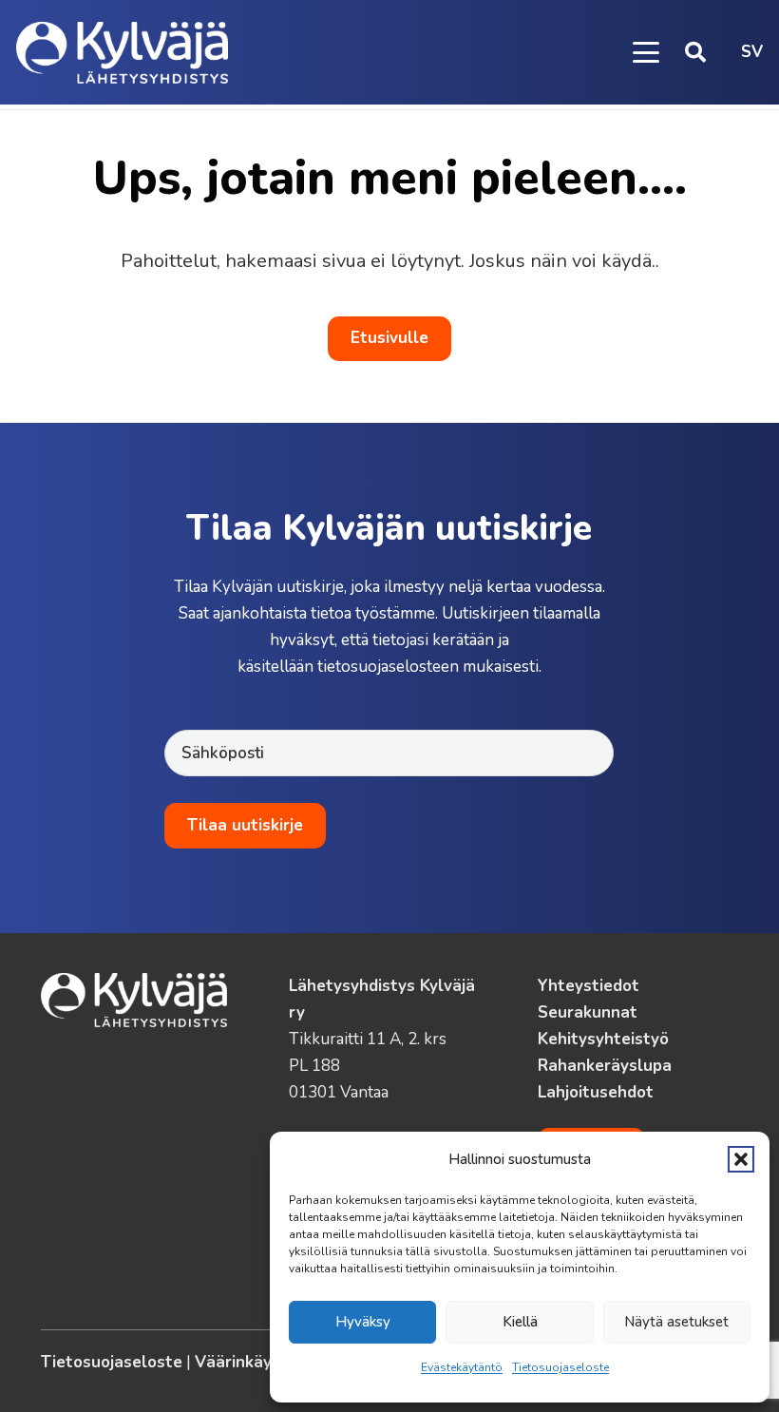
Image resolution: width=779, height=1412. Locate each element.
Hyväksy (362, 1321)
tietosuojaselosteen (388, 666)
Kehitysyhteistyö (603, 1039)
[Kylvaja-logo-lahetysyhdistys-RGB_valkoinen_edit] (122, 53)
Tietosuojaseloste (560, 1367)
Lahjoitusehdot (596, 1092)
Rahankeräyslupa (605, 1066)
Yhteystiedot (588, 986)
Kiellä (520, 1321)
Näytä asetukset (676, 1321)
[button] (741, 1159)
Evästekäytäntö (462, 1367)
